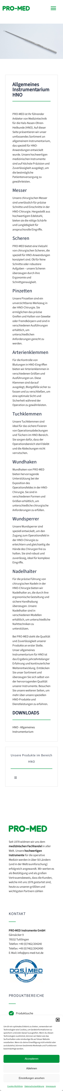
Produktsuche (24, 1013)
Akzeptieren (31, 1058)
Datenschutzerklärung (34, 1086)
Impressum (51, 1086)
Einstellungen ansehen (31, 1078)
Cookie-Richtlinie (15, 1086)
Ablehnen (31, 1068)
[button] (57, 1020)
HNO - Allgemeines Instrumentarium (23, 729)
